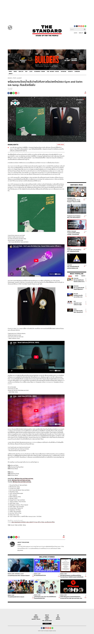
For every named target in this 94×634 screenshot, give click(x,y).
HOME (10, 71)
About (47, 619)
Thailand (73, 231)
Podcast (36, 616)
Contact (58, 619)
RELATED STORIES (47, 557)
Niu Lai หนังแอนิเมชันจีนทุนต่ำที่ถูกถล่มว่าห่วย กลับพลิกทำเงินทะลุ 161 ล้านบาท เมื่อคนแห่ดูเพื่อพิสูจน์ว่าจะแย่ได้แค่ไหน (79, 288)
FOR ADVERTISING (47, 620)
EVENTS (70, 71)
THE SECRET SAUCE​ (53, 71)
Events (58, 617)
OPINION (63, 71)
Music (10, 78)
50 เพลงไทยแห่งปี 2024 (40, 575)
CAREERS (77, 71)
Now (58, 616)
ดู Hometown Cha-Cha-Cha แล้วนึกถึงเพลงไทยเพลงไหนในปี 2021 (45, 597)
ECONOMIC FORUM (39, 71)
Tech (74, 198)
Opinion (17, 573)
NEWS (15, 71)
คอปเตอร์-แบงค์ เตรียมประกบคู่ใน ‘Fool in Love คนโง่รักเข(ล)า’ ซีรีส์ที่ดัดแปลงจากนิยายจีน (79, 303)
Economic (69, 198)
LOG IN (75, 32)
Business (76, 286)
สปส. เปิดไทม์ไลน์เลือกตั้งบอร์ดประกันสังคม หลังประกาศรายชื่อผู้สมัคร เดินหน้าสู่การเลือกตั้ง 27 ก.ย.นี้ (73, 267)
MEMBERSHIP (47, 623)
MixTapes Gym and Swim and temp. (24, 478)
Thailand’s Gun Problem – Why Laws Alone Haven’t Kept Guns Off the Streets (74, 216)
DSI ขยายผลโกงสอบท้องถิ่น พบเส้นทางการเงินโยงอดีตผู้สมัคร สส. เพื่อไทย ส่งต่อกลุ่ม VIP (79, 280)
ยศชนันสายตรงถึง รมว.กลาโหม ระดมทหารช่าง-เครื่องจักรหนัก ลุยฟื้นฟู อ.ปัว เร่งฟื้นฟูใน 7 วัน (79, 296)
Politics (76, 293)
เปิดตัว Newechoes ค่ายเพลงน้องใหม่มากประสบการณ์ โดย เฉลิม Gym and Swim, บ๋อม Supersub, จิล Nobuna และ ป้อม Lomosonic (71, 597)
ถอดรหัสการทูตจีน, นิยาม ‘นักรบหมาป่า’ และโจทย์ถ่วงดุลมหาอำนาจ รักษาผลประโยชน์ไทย (78, 311)
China (75, 309)
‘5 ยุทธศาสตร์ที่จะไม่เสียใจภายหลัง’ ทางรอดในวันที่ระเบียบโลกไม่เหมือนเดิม (73, 233)
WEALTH (21, 71)
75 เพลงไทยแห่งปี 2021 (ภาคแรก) (16, 597)
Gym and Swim (19, 525)
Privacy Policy (36, 619)
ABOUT (11, 73)
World (69, 231)
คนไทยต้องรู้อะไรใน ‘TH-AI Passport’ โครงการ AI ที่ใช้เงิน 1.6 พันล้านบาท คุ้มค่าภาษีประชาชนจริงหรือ (74, 200)
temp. (25, 525)
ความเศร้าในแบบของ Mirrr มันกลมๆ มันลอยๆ (19, 575)
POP (26, 71)
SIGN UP (81, 32)
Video (47, 616)
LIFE (30, 71)
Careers (47, 617)
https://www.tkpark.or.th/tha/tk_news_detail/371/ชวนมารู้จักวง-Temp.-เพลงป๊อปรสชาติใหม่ (33, 522)
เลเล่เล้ (19, 78)
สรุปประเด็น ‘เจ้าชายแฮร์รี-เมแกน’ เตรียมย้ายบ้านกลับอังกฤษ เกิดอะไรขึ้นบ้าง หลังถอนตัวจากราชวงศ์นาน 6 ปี (74, 250)
